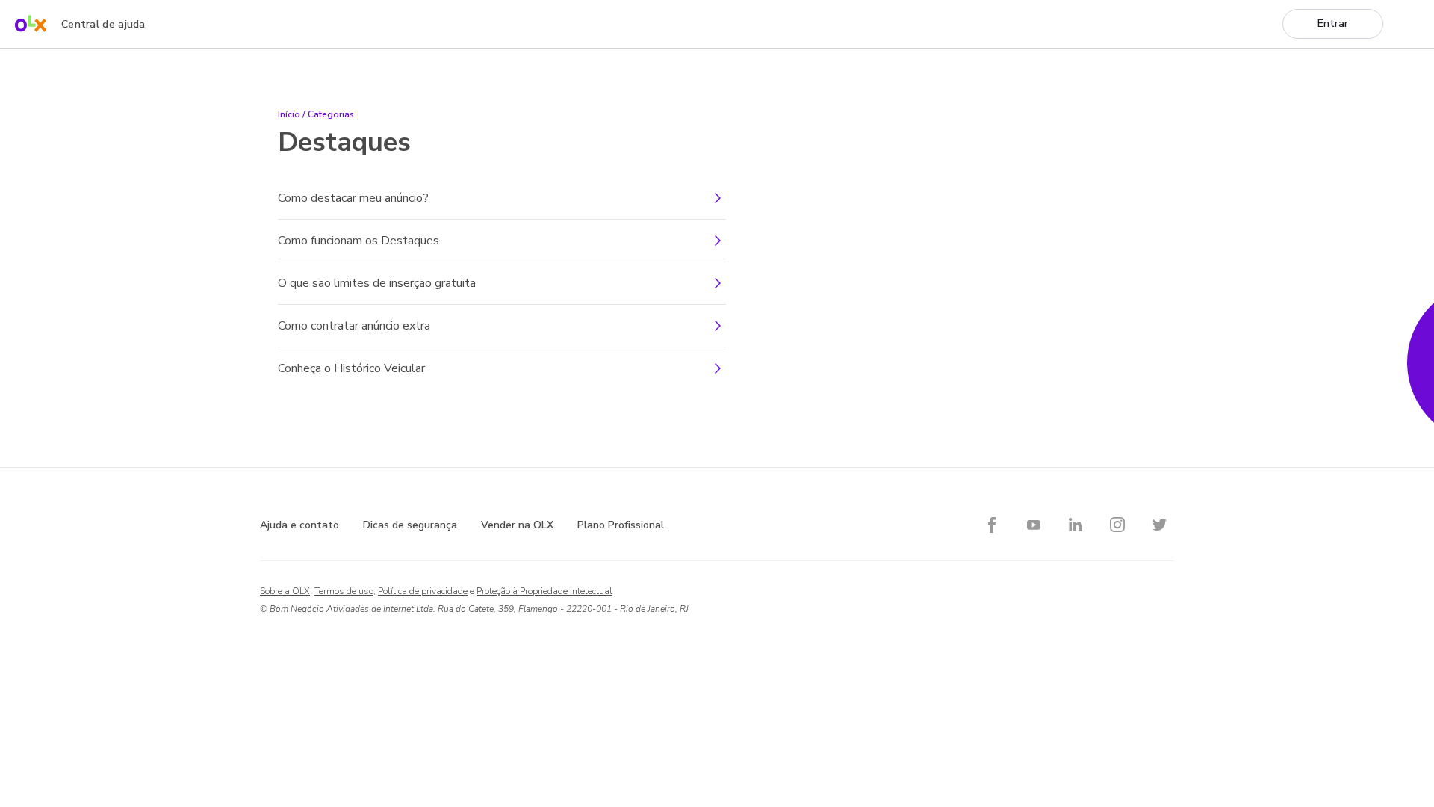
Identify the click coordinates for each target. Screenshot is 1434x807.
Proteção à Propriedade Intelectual (544, 591)
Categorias (331, 114)
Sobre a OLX (285, 591)
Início (289, 114)
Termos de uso (343, 591)
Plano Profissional (620, 525)
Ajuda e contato (299, 525)
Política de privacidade (423, 591)
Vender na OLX (517, 525)
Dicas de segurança (410, 525)
